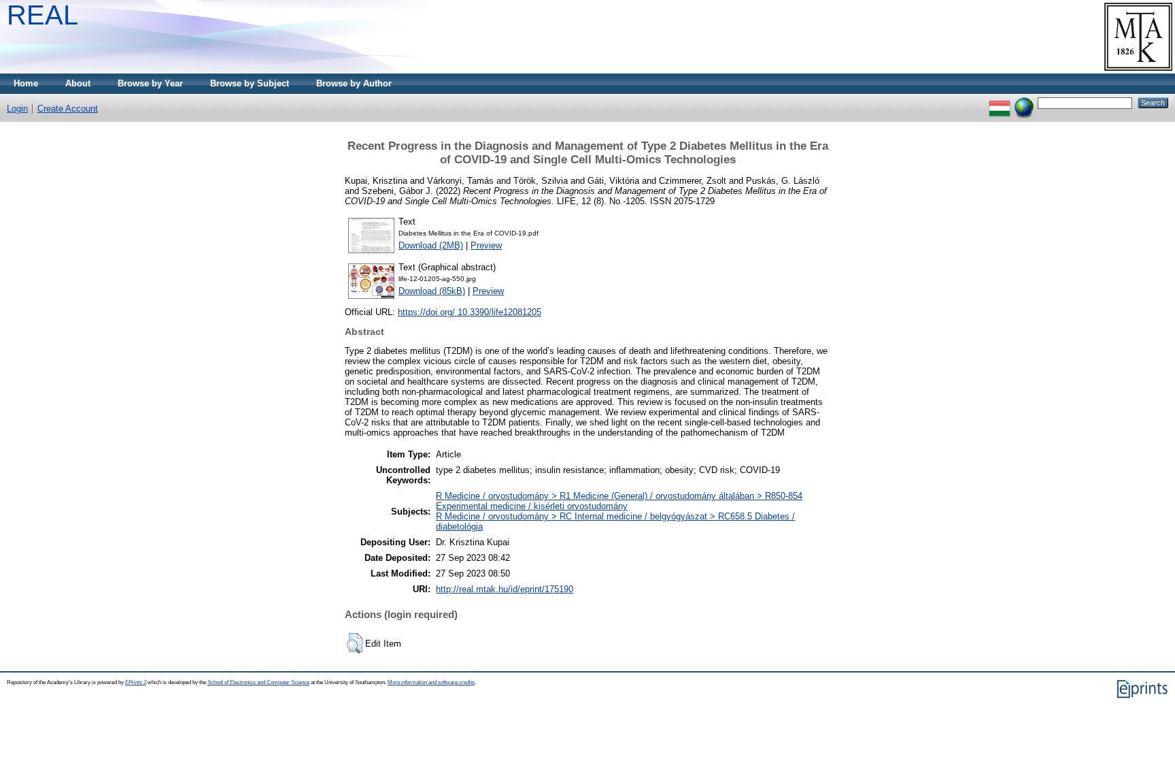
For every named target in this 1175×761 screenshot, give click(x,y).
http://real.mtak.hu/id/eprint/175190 (504, 589)
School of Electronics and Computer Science (258, 682)
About (77, 83)
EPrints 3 (135, 682)
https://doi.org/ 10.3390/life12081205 (469, 312)
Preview (486, 245)
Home (26, 83)
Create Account (67, 108)
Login (17, 108)
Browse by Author (354, 83)
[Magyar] (999, 102)
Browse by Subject (249, 83)
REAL (42, 15)
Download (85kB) (431, 291)
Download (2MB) (430, 245)
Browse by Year (150, 83)
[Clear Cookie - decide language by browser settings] (1024, 102)
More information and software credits (431, 682)
